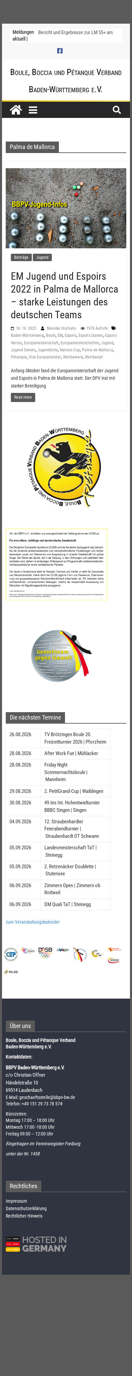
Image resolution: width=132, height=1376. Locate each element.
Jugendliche (48, 350)
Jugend (42, 257)
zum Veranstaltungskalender (33, 922)
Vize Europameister (45, 357)
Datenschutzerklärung (26, 1208)
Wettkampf (94, 357)
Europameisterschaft (41, 343)
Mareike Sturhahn (62, 328)
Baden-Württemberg (27, 335)
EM (60, 335)
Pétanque (19, 357)
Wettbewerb (73, 357)
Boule (51, 335)
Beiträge (21, 257)
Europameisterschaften (80, 343)
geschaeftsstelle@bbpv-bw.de (47, 1097)
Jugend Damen (23, 350)
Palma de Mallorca (97, 350)
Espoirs (70, 335)
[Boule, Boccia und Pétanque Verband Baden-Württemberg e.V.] (16, 110)
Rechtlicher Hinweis (24, 1216)
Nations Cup (70, 350)
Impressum (16, 1201)
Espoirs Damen (91, 335)
